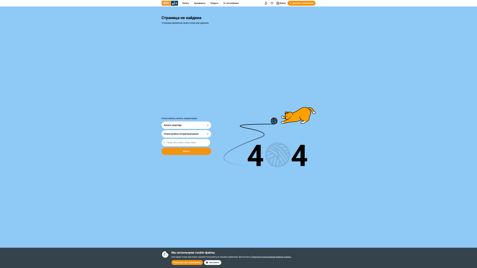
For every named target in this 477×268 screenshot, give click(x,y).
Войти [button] (283, 3)
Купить (185, 3)
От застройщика (231, 3)
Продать (214, 3)
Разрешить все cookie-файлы (187, 262)
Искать (186, 151)
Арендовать (199, 3)
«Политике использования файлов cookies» (271, 257)
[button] (302, 3)
